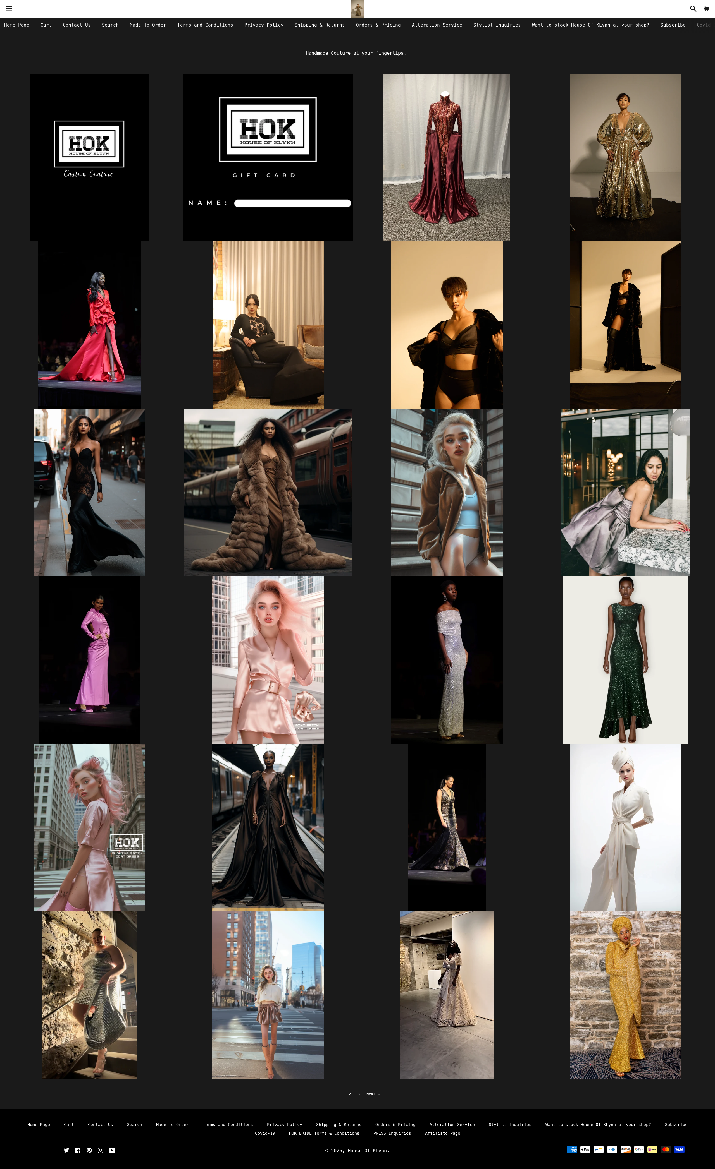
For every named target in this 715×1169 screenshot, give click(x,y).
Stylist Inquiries (497, 25)
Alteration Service (437, 25)
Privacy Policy (263, 25)
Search (110, 25)
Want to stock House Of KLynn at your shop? (590, 25)
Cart (46, 25)
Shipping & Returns (320, 25)
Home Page (16, 25)
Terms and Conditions (205, 25)
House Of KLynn (367, 1150)
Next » (373, 1094)
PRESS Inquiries (392, 1133)
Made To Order (148, 25)
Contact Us (77, 25)
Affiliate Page (442, 1133)
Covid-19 (265, 1133)
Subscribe (673, 25)
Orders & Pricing (378, 25)
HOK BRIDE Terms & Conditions (324, 1133)
